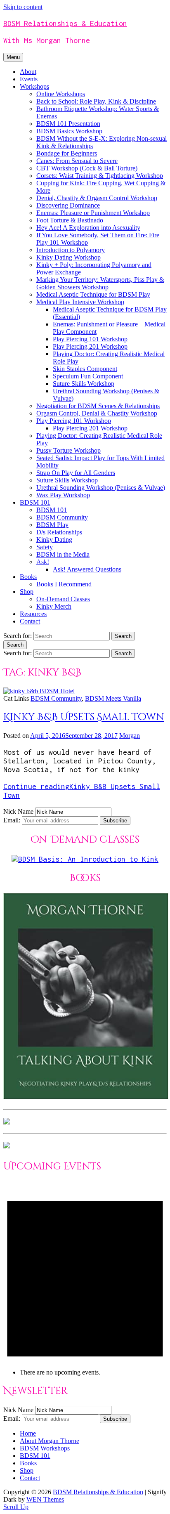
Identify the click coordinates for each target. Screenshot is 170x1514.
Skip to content (22, 6)
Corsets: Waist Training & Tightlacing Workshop (99, 175)
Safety (44, 546)
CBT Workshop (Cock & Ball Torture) (86, 168)
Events (29, 79)
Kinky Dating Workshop (68, 257)
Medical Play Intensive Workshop (80, 301)
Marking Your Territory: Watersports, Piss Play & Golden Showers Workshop (100, 283)
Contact (30, 621)
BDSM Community (62, 517)
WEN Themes (45, 1499)
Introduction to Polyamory (70, 249)
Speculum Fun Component (88, 376)
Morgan (129, 735)
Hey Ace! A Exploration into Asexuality (88, 227)
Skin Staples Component (85, 368)
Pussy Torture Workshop (68, 450)
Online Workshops (60, 93)
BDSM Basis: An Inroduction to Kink (88, 859)
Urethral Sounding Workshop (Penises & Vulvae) (100, 487)
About (28, 71)
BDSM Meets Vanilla (113, 698)
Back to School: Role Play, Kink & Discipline (96, 101)
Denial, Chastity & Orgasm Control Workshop (96, 197)
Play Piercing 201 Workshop (90, 346)
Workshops (34, 86)
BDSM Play (52, 524)
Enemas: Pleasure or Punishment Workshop (93, 212)
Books (28, 576)
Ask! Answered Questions (87, 569)
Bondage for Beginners (66, 153)
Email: (12, 820)
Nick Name (18, 811)
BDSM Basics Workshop (69, 131)
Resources (33, 613)
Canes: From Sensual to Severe (77, 160)
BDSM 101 (35, 502)
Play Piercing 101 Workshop (90, 338)
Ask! (42, 561)
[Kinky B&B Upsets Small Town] (39, 690)
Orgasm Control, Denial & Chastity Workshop (96, 413)
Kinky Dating (54, 539)
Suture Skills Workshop (83, 383)
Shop (26, 591)
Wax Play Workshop (63, 494)
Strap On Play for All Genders (75, 472)
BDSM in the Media (63, 554)
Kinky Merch (53, 606)
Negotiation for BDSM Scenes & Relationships (98, 405)
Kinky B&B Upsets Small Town (83, 717)
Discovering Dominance (68, 205)
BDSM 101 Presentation (68, 123)
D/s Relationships (59, 532)
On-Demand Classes (63, 598)
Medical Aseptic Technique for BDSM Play (93, 294)
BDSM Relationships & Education (65, 23)
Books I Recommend (64, 584)
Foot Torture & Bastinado (69, 220)
